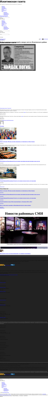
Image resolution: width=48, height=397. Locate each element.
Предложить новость (4, 16)
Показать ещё (2, 186)
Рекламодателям (6, 28)
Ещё (2, 11)
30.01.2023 (1, 39)
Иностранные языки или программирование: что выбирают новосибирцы (15, 253)
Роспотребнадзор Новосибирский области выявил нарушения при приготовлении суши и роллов (20, 161)
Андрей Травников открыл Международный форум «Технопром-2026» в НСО (16, 201)
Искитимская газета (5, 392)
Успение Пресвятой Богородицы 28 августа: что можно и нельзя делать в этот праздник (18, 180)
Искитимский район (5, 120)
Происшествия (4, 8)
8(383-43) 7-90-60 (2, 282)
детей (22, 116)
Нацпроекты (6, 27)
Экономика (3, 22)
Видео (3, 9)
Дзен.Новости (4, 10)
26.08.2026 (1, 192)
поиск (25, 112)
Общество (3, 7)
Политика (5, 12)
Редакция (2, 126)
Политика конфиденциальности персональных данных (9, 274)
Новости (3, 6)
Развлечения (6, 14)
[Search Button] (9, 17)
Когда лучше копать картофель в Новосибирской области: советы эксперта (15, 205)
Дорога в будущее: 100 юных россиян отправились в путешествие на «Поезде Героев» (17, 141)
